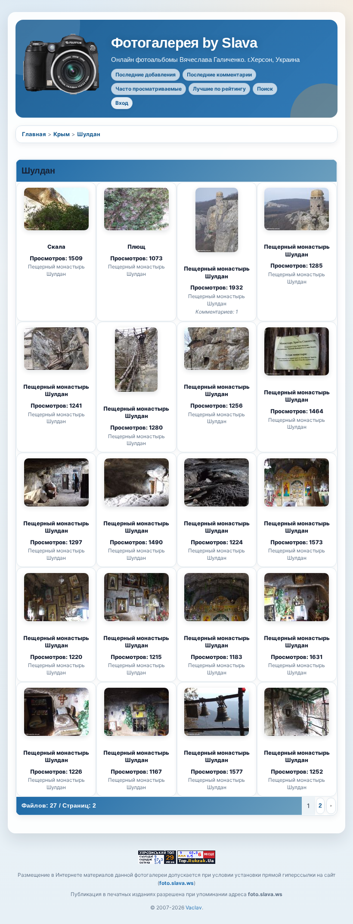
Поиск (265, 88)
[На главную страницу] (62, 64)
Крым (61, 134)
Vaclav (194, 907)
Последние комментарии (219, 74)
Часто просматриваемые (148, 88)
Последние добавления (145, 74)
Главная (34, 134)
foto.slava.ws (176, 883)
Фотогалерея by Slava (184, 43)
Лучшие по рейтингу (219, 88)
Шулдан (88, 134)
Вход (121, 103)
